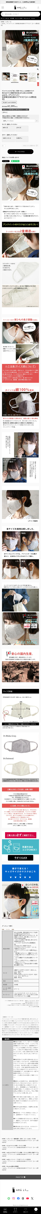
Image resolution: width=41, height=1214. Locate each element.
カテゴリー (15, 1212)
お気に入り (25, 1212)
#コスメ (33, 18)
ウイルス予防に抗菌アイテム (31, 1152)
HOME (2, 22)
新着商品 (5, 1212)
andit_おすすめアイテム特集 (14, 1152)
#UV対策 (12, 18)
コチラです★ (36, 1006)
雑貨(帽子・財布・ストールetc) (22, 1138)
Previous (4, 49)
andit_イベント (11, 1159)
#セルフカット (27, 18)
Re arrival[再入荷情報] (13, 1166)
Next (37, 49)
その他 (34, 1138)
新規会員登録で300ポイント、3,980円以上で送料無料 (20, 2)
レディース (8, 22)
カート (35, 1212)
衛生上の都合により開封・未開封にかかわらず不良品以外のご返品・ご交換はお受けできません (16, 117)
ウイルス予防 (22, 1145)
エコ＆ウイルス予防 (12, 1145)
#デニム (7, 18)
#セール (2, 18)
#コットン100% (19, 18)
